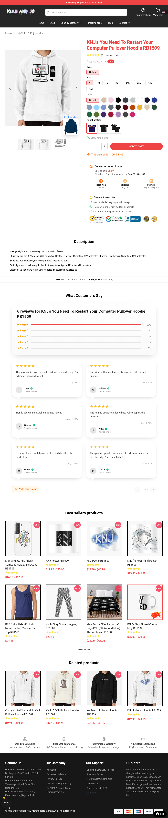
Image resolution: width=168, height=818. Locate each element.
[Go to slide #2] (43, 144)
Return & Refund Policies (99, 779)
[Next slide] (76, 88)
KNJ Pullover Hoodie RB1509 (144, 710)
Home (8, 33)
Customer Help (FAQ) (97, 788)
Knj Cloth (21, 33)
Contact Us (92, 783)
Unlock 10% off (7, 803)
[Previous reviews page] (137, 490)
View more (84, 649)
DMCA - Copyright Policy (59, 783)
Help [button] (162, 814)
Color (89, 94)
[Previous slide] (10, 88)
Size (89, 77)
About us (51, 769)
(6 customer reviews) (111, 55)
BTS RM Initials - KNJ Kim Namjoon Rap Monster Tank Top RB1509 (21, 628)
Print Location (94, 120)
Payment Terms (95, 774)
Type (89, 67)
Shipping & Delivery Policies (100, 769)
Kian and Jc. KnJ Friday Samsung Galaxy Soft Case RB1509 (21, 564)
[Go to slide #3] (60, 144)
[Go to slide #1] (26, 144)
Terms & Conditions (56, 774)
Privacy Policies (54, 779)
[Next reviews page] (153, 490)
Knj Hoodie (36, 33)
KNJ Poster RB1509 (57, 560)
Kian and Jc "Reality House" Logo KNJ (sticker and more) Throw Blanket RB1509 (103, 628)
